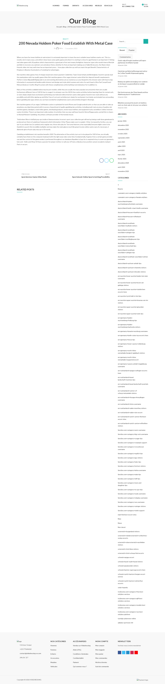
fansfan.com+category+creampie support (132, 443)
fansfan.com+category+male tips (129, 474)
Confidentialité (78, 658)
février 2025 (122, 159)
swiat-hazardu (123, 587)
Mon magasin (100, 650)
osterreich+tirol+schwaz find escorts (131, 553)
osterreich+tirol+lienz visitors (128, 549)
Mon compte (99, 645)
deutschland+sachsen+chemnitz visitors (132, 268)
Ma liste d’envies (101, 662)
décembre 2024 (123, 163)
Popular (132, 50)
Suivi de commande (102, 666)
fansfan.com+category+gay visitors (130, 458)
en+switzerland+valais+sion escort (130, 412)
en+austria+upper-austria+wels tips (130, 314)
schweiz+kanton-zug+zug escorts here (131, 570)
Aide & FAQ (77, 650)
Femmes (53, 650)
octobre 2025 (122, 134)
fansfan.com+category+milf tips (129, 479)
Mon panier (99, 654)
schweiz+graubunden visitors (128, 566)
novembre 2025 (123, 129)
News (120, 523)
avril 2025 (121, 150)
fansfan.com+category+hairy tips (129, 462)
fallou (61, 48)
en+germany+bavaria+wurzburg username (133, 331)
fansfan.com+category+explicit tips (130, 453)
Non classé (121, 527)
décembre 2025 (123, 125)
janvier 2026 (122, 121)
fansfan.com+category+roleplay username (132, 498)
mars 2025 (121, 155)
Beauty (65, 39)
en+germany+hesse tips (126, 340)
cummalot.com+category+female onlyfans (132, 197)
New (119, 519)
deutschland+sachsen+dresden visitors (132, 272)
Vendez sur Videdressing (81, 645)
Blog (64, 27)
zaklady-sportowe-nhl (125, 623)
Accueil (59, 27)
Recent (122, 50)
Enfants (53, 654)
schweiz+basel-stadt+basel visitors (130, 562)
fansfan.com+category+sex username (131, 502)
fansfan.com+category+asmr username (131, 430)
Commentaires (125, 57)
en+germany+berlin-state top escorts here (133, 335)
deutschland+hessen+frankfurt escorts (132, 212)
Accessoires (55, 658)
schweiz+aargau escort (126, 557)
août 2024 (121, 167)
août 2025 (121, 142)
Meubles (54, 662)
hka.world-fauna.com (35, 80)
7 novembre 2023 (71, 48)
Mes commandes (101, 658)
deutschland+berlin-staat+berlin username (133, 208)
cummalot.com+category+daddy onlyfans (132, 193)
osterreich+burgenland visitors (129, 531)
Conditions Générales (80, 654)
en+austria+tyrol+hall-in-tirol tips (129, 296)
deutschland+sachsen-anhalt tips (129, 263)
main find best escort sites (127, 515)
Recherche (145, 41)
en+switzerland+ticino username (129, 404)
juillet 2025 (122, 146)
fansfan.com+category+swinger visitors (132, 506)
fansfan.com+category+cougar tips (130, 438)
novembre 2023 (123, 171)
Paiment (76, 662)
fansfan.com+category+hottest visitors (132, 466)
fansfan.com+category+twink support (131, 510)
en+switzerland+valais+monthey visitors (132, 408)
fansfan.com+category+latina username (132, 470)
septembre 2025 (124, 138)
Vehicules (54, 666)
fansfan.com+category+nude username (132, 494)
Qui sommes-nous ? (80, 666)
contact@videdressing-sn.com (30, 653)
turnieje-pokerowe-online (127, 618)
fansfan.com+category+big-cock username (133, 434)
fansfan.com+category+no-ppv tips (130, 490)
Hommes (54, 645)
